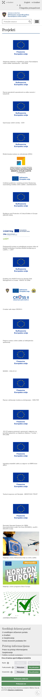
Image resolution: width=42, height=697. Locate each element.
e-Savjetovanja (8, 638)
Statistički (5, 672)
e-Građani (36, 2)
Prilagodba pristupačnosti (29, 8)
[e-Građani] (11, 2)
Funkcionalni (6, 667)
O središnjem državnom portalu (15, 632)
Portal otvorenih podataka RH (14, 641)
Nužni (4, 663)
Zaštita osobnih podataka (12, 655)
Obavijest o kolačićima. (15, 690)
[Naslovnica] (21, 15)
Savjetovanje (7, 652)
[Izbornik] (37, 21)
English (27, 2)
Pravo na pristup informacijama (14, 650)
